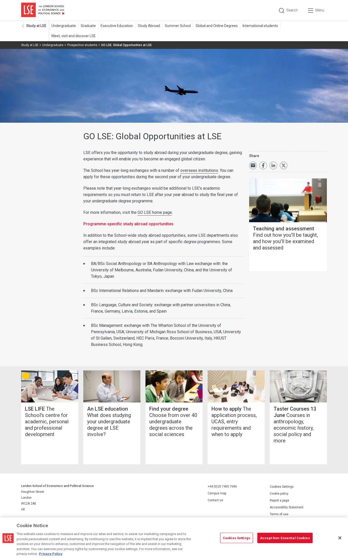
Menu (319, 10)
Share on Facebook (263, 165)
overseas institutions (199, 170)
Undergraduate (63, 26)
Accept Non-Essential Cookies (285, 538)
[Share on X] (283, 165)
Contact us (215, 500)
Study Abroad (149, 26)
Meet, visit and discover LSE (73, 36)
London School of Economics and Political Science (42, 10)
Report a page (279, 500)
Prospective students (82, 45)
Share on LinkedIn (273, 165)
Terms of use (279, 514)
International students (260, 26)
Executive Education (117, 26)
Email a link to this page (253, 165)
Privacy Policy (50, 554)
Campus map (217, 493)
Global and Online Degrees (217, 26)
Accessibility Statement (286, 507)
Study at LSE (36, 26)
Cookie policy (279, 493)
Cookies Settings (282, 486)
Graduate (88, 26)
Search (292, 10)
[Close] (339, 537)
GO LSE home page (155, 212)
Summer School (178, 26)
